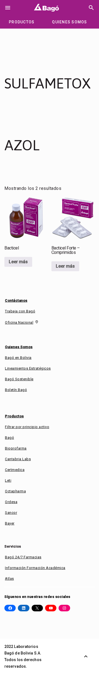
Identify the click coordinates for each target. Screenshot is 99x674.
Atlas (9, 578)
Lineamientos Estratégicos (28, 368)
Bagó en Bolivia (18, 358)
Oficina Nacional (19, 322)
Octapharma (15, 491)
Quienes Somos (19, 347)
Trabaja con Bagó (20, 311)
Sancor (11, 513)
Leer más (18, 261)
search (91, 7)
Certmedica (14, 470)
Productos (14, 416)
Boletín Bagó (16, 390)
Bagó (9, 438)
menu (7, 7)
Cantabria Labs (18, 459)
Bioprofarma (16, 448)
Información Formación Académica (35, 568)
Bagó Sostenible (19, 379)
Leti (8, 480)
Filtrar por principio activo (27, 427)
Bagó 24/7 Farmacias (23, 557)
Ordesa (11, 502)
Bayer (10, 523)
